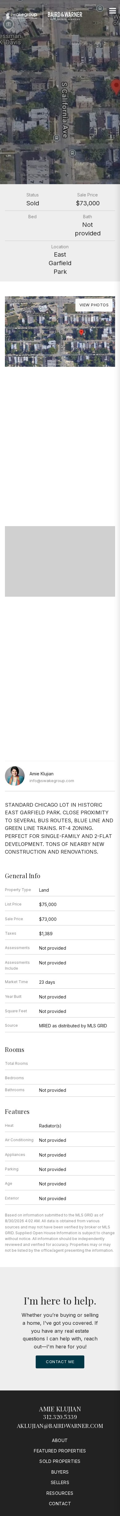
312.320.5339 (60, 1417)
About (60, 1440)
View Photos (94, 304)
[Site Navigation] (112, 11)
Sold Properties (60, 1461)
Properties (60, 392)
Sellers (60, 1482)
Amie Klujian (60, 1409)
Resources (60, 1493)
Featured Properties (60, 1450)
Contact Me (60, 1361)
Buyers (60, 1472)
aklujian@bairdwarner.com (60, 1425)
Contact (60, 1503)
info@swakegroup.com (52, 780)
